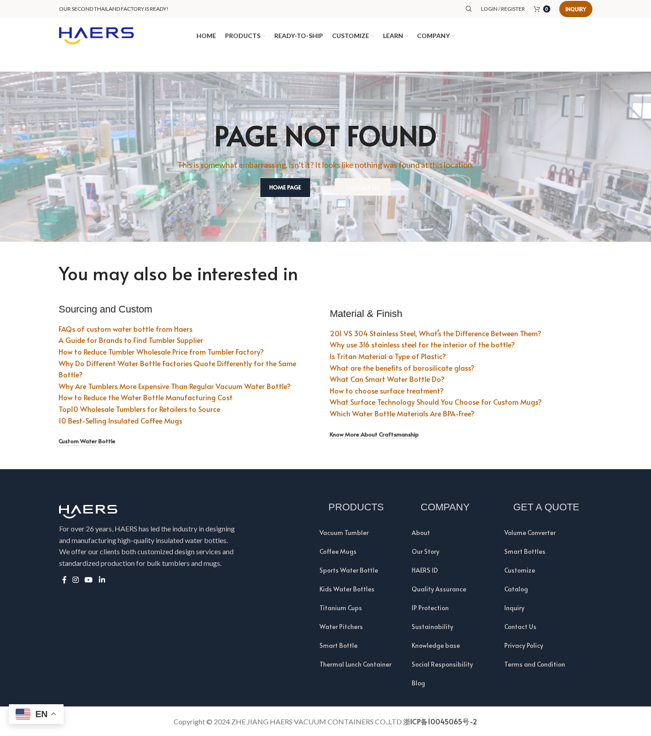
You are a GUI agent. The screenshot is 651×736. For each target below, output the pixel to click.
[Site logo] (96, 34)
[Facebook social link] (64, 579)
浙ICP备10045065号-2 (440, 721)
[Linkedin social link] (102, 579)
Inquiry (576, 9)
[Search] (469, 9)
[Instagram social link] (76, 579)
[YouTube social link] (89, 579)
